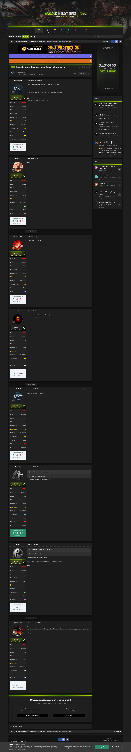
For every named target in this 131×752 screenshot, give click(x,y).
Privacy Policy (14, 741)
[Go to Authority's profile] (18, 475)
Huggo (100, 177)
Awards (76, 32)
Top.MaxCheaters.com (87, 32)
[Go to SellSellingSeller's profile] (96, 167)
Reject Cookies (116, 747)
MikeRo (101, 205)
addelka (101, 185)
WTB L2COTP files (104, 176)
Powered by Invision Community (111, 740)
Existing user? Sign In (15, 36)
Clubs (61, 32)
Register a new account (32, 715)
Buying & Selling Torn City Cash (108, 114)
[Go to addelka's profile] (96, 184)
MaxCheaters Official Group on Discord (50, 56)
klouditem (103, 145)
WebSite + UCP (103, 183)
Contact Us (23, 741)
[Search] (121, 36)
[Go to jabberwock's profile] (18, 631)
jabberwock (18, 622)
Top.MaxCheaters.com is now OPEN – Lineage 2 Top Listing (50, 61)
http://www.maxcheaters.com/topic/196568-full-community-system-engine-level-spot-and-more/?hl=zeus (58, 629)
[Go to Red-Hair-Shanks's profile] (18, 245)
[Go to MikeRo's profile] (96, 202)
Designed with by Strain (17, 738)
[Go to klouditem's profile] (96, 142)
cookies (32, 748)
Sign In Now (69, 715)
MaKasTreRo (21, 72)
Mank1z (18, 544)
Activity (47, 32)
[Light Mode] (34, 36)
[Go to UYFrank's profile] (18, 167)
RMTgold (102, 107)
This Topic (113, 36)
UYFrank (18, 158)
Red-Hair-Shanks (18, 236)
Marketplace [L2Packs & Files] (34, 74)
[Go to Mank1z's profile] (18, 553)
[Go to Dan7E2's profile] (18, 319)
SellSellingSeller (103, 170)
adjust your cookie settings (74, 748)
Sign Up (25, 36)
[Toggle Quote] (29, 472)
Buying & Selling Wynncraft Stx (108, 133)
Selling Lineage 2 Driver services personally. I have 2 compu (107, 192)
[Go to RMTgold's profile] (96, 104)
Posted (112, 107)
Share (74, 73)
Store (54, 32)
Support (68, 32)
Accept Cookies (103, 747)
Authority (18, 467)
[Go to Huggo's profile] (96, 176)
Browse (39, 32)
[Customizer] (31, 36)
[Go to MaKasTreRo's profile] (13, 73)
